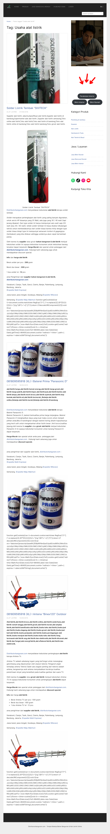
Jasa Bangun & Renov (41, 6)
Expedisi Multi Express (16, 290)
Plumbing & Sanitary (78, 120)
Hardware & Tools (77, 133)
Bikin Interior (80, 102)
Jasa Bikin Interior (77, 163)
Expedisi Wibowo (50, 295)
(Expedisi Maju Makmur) (25, 472)
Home (16, 6)
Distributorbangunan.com (17, 210)
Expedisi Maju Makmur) (25, 300)
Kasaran (74, 124)
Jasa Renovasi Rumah (78, 159)
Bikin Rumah (95, 102)
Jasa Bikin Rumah (77, 155)
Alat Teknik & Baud (77, 137)
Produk (25, 6)
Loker (71, 6)
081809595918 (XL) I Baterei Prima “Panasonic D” (37, 381)
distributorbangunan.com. (56, 687)
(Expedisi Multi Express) (16, 462)
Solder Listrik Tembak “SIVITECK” (27, 108)
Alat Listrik (12, 112)
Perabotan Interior (87, 96)
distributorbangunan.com (17, 439)
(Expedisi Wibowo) (50, 467)
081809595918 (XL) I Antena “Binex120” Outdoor (36, 614)
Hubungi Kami (59, 6)
